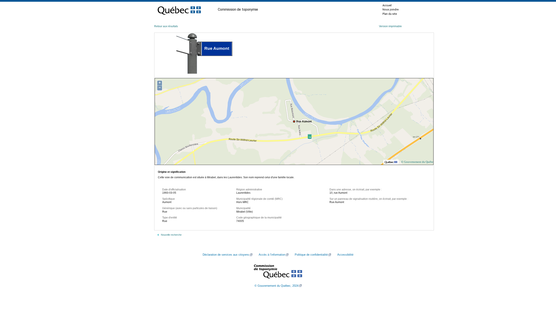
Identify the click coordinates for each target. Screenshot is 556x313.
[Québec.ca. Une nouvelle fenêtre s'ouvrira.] (179, 9)
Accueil (387, 5)
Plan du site (389, 13)
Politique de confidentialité (311, 254)
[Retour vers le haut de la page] (545, 289)
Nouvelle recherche (171, 234)
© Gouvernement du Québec (418, 161)
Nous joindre (390, 9)
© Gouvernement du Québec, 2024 (276, 285)
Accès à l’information (272, 254)
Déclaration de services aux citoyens (226, 254)
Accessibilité (345, 254)
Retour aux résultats (166, 26)
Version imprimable (390, 26)
